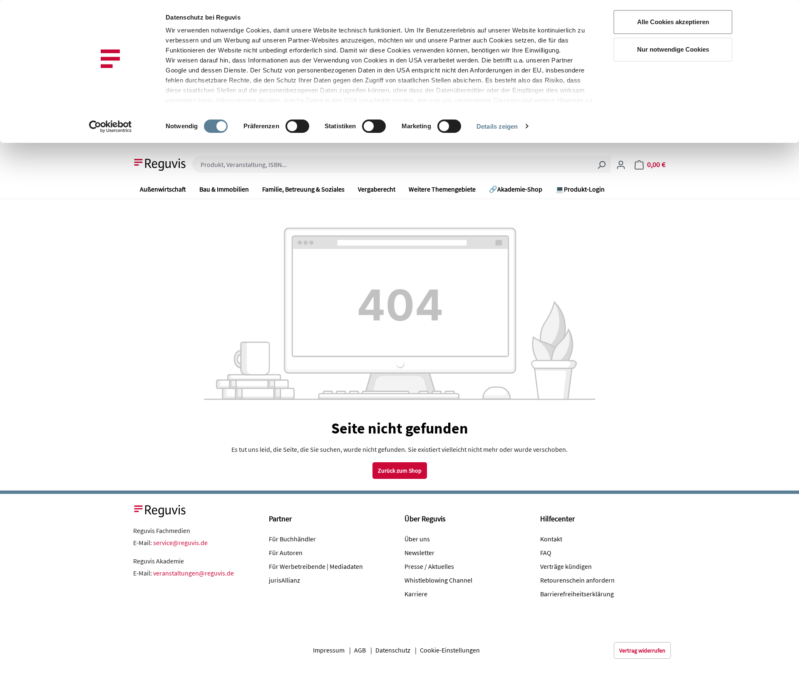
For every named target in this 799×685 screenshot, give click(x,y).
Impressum (329, 650)
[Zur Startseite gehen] (160, 163)
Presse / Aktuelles (429, 566)
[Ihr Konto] (621, 164)
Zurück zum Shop (400, 470)
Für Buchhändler (292, 539)
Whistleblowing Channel (438, 580)
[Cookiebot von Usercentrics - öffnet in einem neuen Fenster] (110, 126)
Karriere (415, 594)
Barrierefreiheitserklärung (577, 594)
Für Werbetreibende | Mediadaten (316, 566)
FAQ (545, 552)
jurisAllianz (284, 580)
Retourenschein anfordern (577, 580)
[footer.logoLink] (160, 510)
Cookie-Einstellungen (450, 650)
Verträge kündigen (566, 566)
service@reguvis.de (180, 542)
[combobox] (392, 164)
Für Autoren (286, 552)
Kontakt (551, 539)
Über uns (417, 539)
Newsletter (419, 552)
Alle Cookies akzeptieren (673, 21)
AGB (360, 650)
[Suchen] (601, 164)
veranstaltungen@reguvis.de (193, 573)
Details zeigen (497, 126)
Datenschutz (392, 650)
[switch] (297, 126)
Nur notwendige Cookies (673, 49)
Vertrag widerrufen (642, 650)
